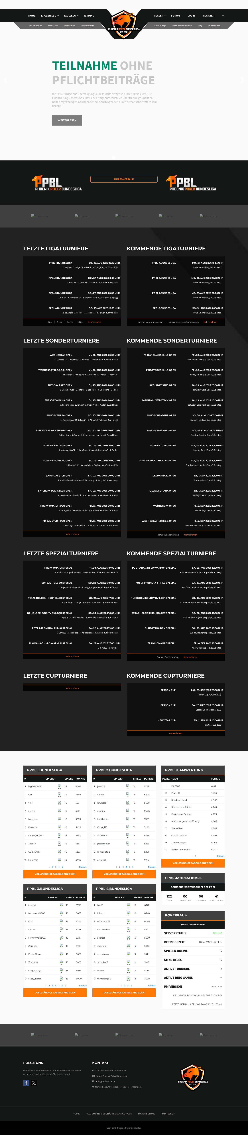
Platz (166, 778)
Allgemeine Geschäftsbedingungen (109, 1113)
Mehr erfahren (94, 322)
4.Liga (80, 322)
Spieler (50, 778)
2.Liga (59, 322)
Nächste (83, 867)
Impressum (168, 1113)
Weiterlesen (67, 120)
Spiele (69, 778)
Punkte (80, 778)
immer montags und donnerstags (183, 322)
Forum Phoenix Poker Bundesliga (111, 1075)
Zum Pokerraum (124, 179)
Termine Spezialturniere (168, 657)
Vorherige (27, 867)
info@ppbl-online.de (105, 1081)
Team (174, 778)
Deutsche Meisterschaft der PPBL (193, 887)
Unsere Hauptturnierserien (150, 322)
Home (76, 1113)
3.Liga (70, 322)
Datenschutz (146, 1113)
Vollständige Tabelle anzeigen (55, 874)
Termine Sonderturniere (168, 534)
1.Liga (49, 322)
